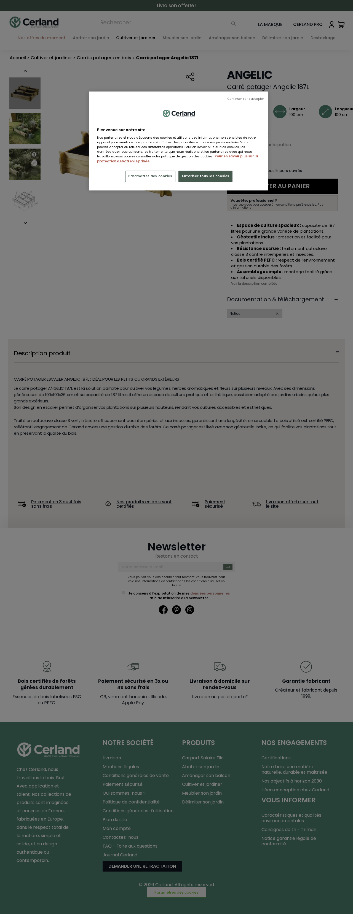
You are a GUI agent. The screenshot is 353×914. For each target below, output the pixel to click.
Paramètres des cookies (150, 176)
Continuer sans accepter (246, 99)
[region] (178, 141)
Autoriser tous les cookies (205, 176)
